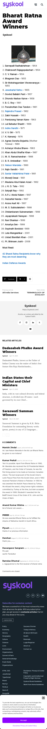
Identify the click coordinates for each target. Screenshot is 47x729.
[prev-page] (3, 435)
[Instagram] (26, 322)
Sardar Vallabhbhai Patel (17, 173)
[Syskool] (9, 318)
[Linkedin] (33, 322)
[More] (30, 279)
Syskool (7, 34)
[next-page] (7, 435)
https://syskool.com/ (30, 310)
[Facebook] (20, 322)
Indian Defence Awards (14, 263)
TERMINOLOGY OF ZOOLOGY (36, 293)
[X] (39, 322)
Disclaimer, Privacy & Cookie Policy (25, 726)
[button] (43, 698)
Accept (23, 720)
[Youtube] (30, 329)
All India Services (10, 292)
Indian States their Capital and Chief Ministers (17, 381)
